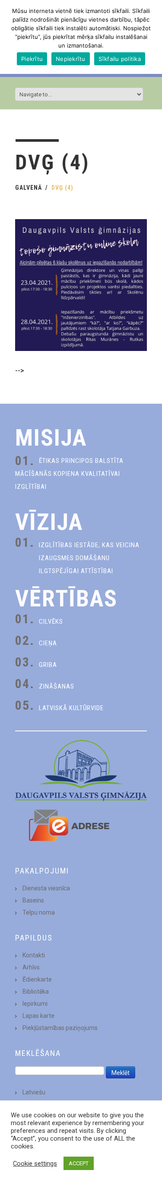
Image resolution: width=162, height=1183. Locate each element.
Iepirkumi (35, 1003)
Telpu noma (38, 912)
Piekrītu (32, 58)
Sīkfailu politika (119, 58)
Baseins (33, 900)
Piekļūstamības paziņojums (60, 1027)
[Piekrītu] (151, 37)
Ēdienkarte (37, 979)
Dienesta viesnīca (46, 888)
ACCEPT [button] (79, 1163)
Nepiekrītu (71, 58)
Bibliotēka (35, 991)
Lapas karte (38, 1015)
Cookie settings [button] (35, 1163)
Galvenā (28, 187)
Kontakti (33, 955)
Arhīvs (31, 967)
